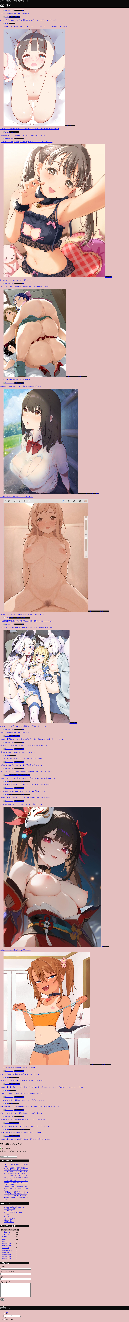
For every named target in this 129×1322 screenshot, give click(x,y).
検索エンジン (6, 1232)
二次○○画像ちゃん (10, 1218)
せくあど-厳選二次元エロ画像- (13, 1212)
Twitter (4, 1239)
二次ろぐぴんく (9, 1222)
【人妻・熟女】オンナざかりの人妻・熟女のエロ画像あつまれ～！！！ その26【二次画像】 (16, 1182)
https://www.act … (7, 1245)
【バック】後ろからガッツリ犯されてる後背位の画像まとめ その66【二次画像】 (16, 1197)
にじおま (7, 1214)
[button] (21, 1316)
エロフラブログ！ (9, 1209)
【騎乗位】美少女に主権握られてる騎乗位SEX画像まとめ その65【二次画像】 (16, 1188)
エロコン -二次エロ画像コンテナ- (14, 1207)
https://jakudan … (7, 1250)
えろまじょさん (9, 1211)
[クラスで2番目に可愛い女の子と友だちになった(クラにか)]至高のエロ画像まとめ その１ (16, 1177)
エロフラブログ (7, 1234)
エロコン (5, 1237)
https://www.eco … (7, 1258)
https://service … (6, 1252)
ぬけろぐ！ (5, 1241)
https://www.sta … (7, 1243)
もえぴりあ (7, 1216)
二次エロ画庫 (8, 1220)
